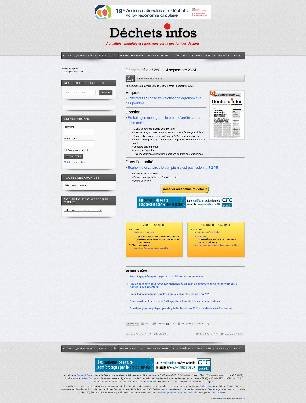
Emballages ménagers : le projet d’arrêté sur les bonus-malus (167, 276)
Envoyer (106, 92)
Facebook (186, 324)
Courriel (200, 324)
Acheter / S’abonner (217, 55)
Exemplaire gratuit (158, 55)
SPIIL (155, 381)
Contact (238, 55)
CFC (87, 392)
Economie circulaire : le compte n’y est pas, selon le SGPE (173, 168)
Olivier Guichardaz (152, 78)
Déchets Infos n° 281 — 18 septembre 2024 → (220, 334)
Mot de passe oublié (74, 162)
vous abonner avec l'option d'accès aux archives (217, 245)
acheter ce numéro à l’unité (207, 232)
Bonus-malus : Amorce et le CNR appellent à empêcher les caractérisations (175, 301)
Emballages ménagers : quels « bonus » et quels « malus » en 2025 (170, 294)
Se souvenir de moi (77, 150)
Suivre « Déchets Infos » (187, 55)
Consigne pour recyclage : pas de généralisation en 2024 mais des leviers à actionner (181, 308)
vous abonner (201, 237)
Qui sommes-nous (86, 55)
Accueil (67, 55)
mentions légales (218, 392)
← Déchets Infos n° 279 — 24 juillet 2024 (147, 334)
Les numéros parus (131, 55)
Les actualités (108, 55)
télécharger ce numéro (143, 232)
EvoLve (242, 398)
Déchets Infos (83, 375)
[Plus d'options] (208, 324)
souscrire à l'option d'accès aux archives (151, 248)
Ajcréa (222, 398)
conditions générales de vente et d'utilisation (177, 392)
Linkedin (161, 324)
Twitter (148, 324)
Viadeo (173, 324)
